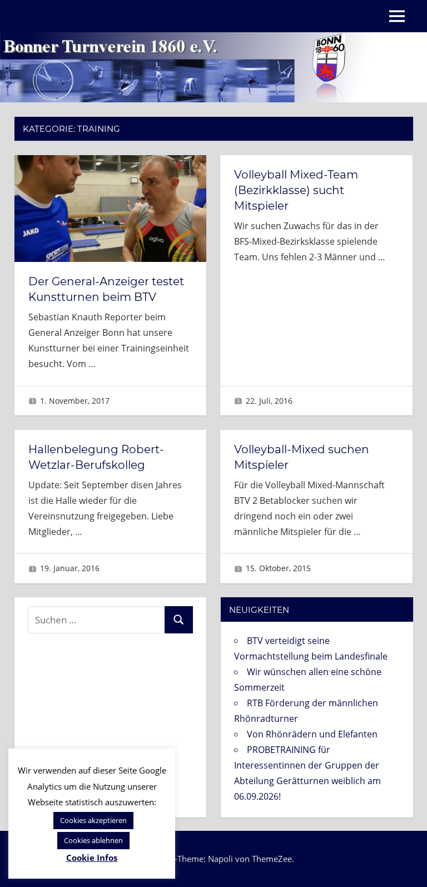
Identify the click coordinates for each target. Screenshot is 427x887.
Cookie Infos (91, 857)
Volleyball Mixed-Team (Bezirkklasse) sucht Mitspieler (296, 190)
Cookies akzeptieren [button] (93, 820)
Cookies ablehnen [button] (93, 840)
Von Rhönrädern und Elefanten (312, 734)
